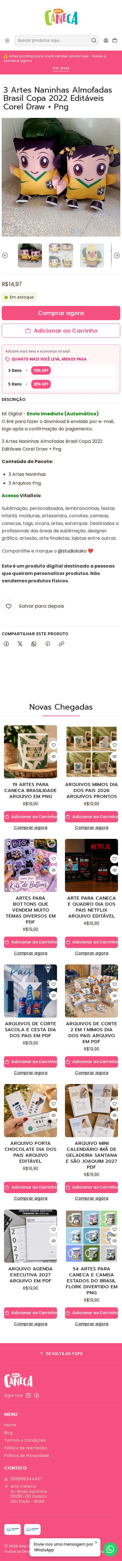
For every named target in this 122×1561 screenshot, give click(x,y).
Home (10, 1425)
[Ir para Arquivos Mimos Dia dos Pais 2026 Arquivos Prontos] (91, 751)
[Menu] (7, 40)
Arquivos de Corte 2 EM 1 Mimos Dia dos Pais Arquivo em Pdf (91, 1032)
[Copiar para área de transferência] (61, 644)
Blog (8, 1432)
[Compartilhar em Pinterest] (47, 644)
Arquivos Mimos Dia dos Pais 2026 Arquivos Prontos (91, 790)
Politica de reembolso (25, 1448)
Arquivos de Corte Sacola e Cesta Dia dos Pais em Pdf (30, 1029)
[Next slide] (116, 255)
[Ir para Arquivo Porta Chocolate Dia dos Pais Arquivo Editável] (30, 1110)
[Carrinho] (115, 40)
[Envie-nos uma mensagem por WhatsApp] (110, 1549)
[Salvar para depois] (53, 745)
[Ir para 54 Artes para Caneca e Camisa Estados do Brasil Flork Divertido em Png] (91, 1236)
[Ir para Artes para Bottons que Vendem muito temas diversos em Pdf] (30, 865)
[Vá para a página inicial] (61, 17)
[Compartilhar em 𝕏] (20, 644)
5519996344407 (26, 1479)
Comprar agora (30, 827)
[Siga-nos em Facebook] (36, 1395)
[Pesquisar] (94, 40)
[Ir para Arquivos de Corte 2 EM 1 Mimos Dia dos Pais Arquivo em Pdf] (91, 991)
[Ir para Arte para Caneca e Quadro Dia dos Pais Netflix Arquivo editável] (91, 865)
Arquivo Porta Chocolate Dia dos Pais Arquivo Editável (30, 1152)
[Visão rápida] (53, 756)
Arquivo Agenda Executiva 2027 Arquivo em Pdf (30, 1275)
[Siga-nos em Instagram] (28, 1395)
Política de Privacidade (26, 1455)
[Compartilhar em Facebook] (6, 644)
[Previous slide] (6, 255)
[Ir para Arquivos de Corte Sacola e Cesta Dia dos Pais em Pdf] (30, 991)
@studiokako (72, 551)
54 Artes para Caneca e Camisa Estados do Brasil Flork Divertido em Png (91, 1281)
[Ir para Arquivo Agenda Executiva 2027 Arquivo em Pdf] (30, 1236)
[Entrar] (106, 40)
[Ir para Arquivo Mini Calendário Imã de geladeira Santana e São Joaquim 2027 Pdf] (91, 1110)
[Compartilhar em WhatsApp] (34, 644)
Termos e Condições (25, 1440)
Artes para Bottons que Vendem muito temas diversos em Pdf (30, 910)
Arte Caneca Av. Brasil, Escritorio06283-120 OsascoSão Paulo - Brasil (28, 1493)
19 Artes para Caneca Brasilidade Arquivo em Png (30, 790)
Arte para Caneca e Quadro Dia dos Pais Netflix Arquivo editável (91, 907)
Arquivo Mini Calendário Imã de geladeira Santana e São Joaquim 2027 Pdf (91, 1155)
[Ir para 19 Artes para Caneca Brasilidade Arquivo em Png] (30, 751)
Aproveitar (63, 66)
